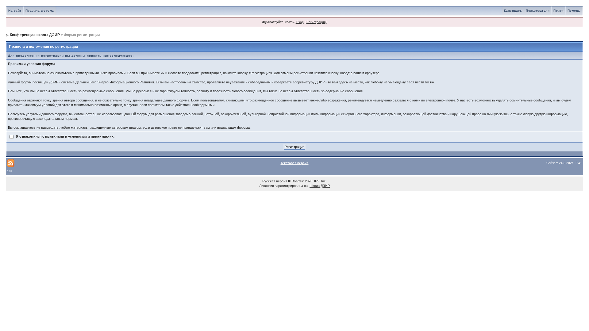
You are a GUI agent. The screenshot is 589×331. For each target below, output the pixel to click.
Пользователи (537, 10)
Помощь (574, 10)
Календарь (513, 10)
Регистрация (315, 22)
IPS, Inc (320, 181)
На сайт (14, 10)
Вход (300, 22)
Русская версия (274, 181)
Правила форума (39, 10)
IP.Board (294, 181)
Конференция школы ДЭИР (35, 35)
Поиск (558, 10)
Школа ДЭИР (320, 186)
